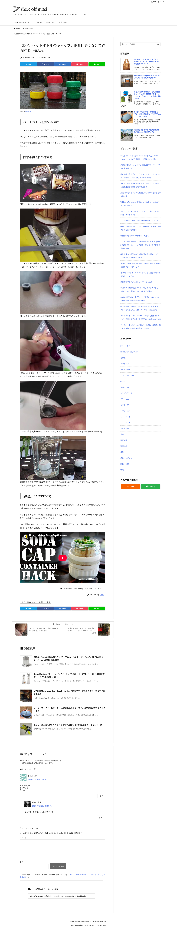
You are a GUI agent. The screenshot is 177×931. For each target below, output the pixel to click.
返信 (101, 796)
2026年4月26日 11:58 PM (42, 806)
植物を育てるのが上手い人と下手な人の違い (137, 282)
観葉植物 (123, 446)
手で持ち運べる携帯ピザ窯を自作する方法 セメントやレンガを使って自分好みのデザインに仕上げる (140, 308)
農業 (122, 452)
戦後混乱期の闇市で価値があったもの (134, 236)
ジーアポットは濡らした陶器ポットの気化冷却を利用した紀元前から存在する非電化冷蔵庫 (140, 326)
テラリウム (124, 399)
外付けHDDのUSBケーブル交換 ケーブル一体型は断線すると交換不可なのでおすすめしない (147, 114)
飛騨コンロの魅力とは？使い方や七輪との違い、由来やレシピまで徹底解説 (140, 228)
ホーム (18, 28)
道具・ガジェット (127, 458)
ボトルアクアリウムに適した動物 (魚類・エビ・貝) (139, 220)
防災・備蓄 (124, 464)
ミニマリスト (125, 417)
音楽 (122, 470)
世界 (122, 434)
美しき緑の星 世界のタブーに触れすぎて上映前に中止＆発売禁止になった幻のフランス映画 (140, 176)
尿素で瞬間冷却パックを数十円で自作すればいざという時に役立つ (140, 194)
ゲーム (122, 381)
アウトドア (98, 588)
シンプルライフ (126, 393)
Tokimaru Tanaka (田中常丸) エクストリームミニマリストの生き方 (140, 203)
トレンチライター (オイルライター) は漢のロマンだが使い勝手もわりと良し (140, 213)
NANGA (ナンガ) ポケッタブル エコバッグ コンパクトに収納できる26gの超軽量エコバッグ (147, 61)
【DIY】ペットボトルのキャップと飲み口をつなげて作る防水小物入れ (140, 274)
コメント (23, 838)
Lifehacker (28, 111)
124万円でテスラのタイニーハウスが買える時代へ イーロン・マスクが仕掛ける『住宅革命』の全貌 (140, 157)
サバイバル (124, 387)
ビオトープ (124, 405)
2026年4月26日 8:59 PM (37, 779)
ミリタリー (124, 428)
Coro (102, 594)
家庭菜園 (123, 440)
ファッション (125, 411)
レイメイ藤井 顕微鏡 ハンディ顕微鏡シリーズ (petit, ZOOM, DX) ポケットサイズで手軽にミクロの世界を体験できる (140, 245)
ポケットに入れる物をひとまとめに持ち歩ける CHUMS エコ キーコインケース (68, 725)
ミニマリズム (125, 422)
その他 (122, 358)
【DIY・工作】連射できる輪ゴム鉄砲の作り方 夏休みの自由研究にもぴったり (140, 265)
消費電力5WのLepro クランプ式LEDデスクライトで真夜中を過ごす (140, 166)
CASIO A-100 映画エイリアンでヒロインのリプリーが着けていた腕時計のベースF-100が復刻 (140, 289)
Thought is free (101, 925)
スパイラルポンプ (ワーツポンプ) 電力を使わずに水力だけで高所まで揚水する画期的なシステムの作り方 (140, 317)
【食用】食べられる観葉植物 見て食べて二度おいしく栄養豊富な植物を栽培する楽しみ (140, 185)
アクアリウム (125, 369)
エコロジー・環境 (127, 375)
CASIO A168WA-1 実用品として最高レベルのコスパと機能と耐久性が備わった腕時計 (140, 298)
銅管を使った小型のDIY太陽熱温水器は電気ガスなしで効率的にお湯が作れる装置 (140, 256)
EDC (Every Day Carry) (83, 588)
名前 (21, 862)
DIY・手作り (29, 28)
